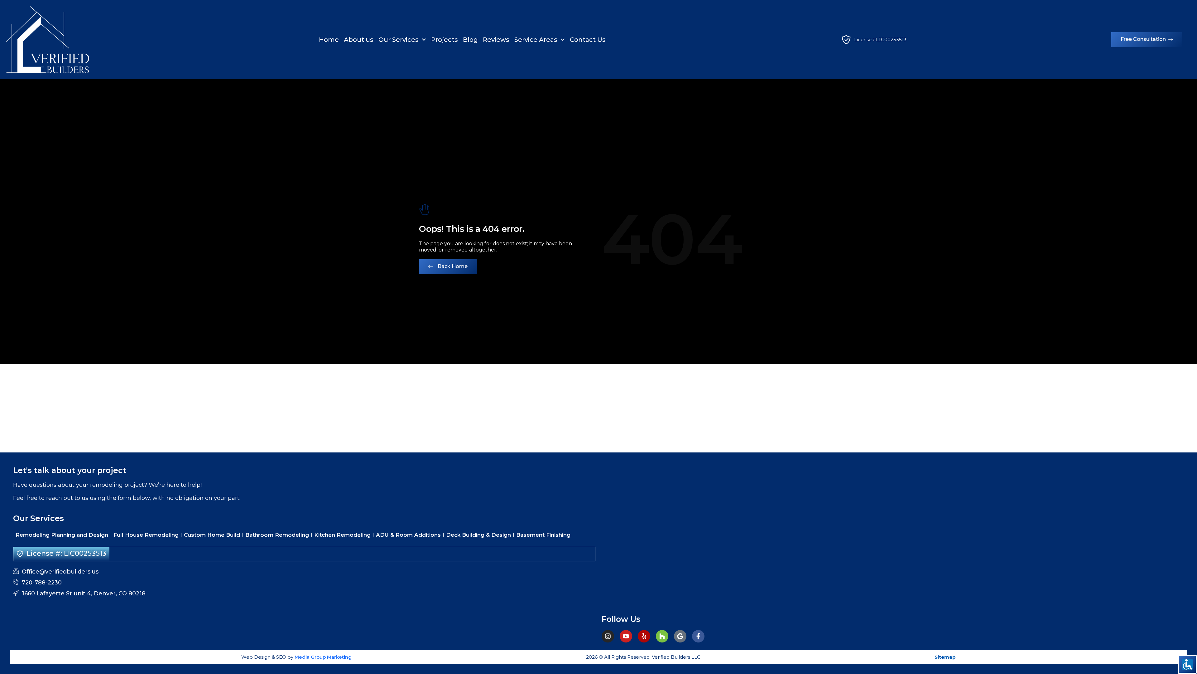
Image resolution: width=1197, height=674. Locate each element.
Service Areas (535, 39)
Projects (444, 39)
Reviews (496, 39)
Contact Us (588, 39)
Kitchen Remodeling (342, 535)
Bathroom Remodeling (277, 535)
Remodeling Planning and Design (62, 535)
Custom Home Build (212, 535)
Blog (470, 39)
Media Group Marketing (322, 657)
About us (358, 39)
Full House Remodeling (146, 535)
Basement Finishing (543, 535)
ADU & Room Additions (408, 535)
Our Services (398, 39)
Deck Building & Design (478, 535)
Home (329, 39)
